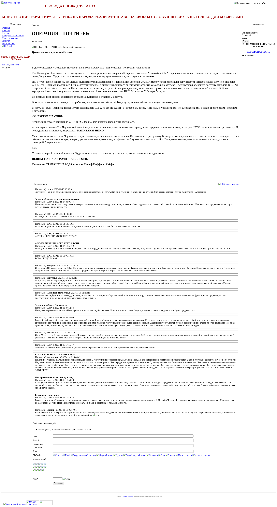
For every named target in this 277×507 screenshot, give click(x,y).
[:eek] (36, 467)
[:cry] (36, 470)
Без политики (8, 43)
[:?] (34, 470)
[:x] (42, 470)
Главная (6, 28)
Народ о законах (10, 38)
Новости (6, 30)
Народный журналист (13, 35)
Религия (6, 41)
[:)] (34, 464)
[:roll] (34, 467)
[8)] (42, 464)
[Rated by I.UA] (46, 504)
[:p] (45, 464)
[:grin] (36, 464)
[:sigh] (45, 467)
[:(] (39, 470)
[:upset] (39, 467)
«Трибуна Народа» (127, 496)
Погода (5, 64)
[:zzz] (42, 467)
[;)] (39, 464)
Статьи (5, 33)
